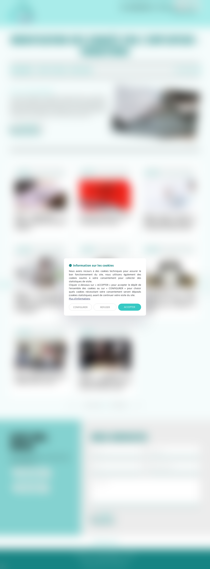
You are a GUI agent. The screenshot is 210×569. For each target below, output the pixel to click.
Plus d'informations (79, 298)
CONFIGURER (80, 307)
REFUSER (105, 307)
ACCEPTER (129, 307)
